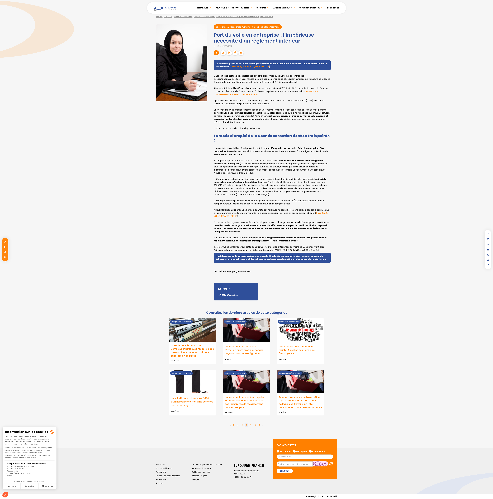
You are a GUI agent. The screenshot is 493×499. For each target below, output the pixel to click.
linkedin (488, 244)
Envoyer (284, 470)
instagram (488, 255)
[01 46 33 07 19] (5, 247)
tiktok (488, 265)
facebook (488, 234)
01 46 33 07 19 (245, 476)
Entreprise (301, 451)
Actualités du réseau (309, 7)
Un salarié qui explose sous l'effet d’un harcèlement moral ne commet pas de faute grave (192, 402)
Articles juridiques (282, 7)
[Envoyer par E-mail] (241, 52)
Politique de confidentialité (168, 475)
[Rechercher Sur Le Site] (5, 257)
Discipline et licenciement (204, 17)
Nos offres (261, 7)
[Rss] (5, 252)
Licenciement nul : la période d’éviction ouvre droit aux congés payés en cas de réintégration (244, 350)
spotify (488, 260)
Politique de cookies (201, 472)
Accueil (159, 17)
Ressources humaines (183, 17)
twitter (488, 239)
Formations (333, 7)
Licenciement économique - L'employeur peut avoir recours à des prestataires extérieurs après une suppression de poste (192, 350)
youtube (488, 250)
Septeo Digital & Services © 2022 (320, 496)
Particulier (285, 451)
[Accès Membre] (5, 242)
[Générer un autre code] (330, 463)
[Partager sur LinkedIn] (229, 52)
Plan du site (161, 479)
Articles (159, 483)
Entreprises (168, 17)
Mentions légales (199, 475)
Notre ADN (202, 7)
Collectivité (318, 451)
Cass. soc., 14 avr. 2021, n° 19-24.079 (250, 66)
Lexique (195, 479)
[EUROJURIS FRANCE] (165, 8)
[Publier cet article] (223, 52)
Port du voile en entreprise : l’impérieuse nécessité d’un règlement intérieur (244, 17)
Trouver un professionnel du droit (232, 7)
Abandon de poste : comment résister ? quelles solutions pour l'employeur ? (297, 350)
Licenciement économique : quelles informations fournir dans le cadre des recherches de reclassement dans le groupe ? (245, 402)
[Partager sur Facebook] (235, 52)
